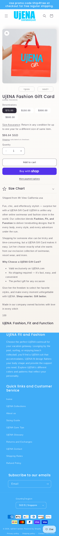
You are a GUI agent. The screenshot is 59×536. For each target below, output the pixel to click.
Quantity (6, 145)
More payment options (29, 179)
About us (11, 413)
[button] (6, 15)
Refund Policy (13, 463)
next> (45, 89)
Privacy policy (13, 533)
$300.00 (43, 110)
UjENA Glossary (14, 434)
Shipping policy (28, 533)
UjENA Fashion (16, 529)
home (9, 399)
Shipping (6, 139)
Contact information (46, 533)
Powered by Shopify (32, 529)
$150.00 (26, 110)
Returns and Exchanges (19, 442)
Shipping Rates (14, 456)
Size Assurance (11, 124)
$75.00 (9, 110)
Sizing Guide (13, 420)
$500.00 (10, 117)
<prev (26, 89)
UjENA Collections (16, 406)
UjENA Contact (14, 449)
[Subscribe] (47, 484)
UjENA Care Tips (15, 427)
